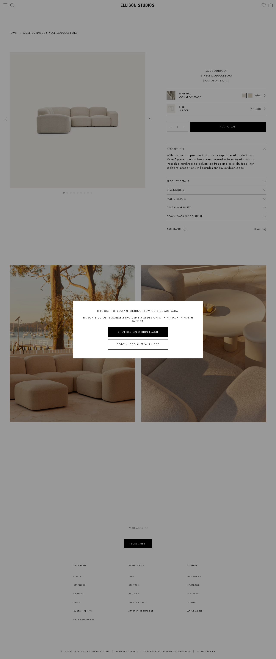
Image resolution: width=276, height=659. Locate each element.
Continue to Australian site (138, 344)
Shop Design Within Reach (138, 332)
